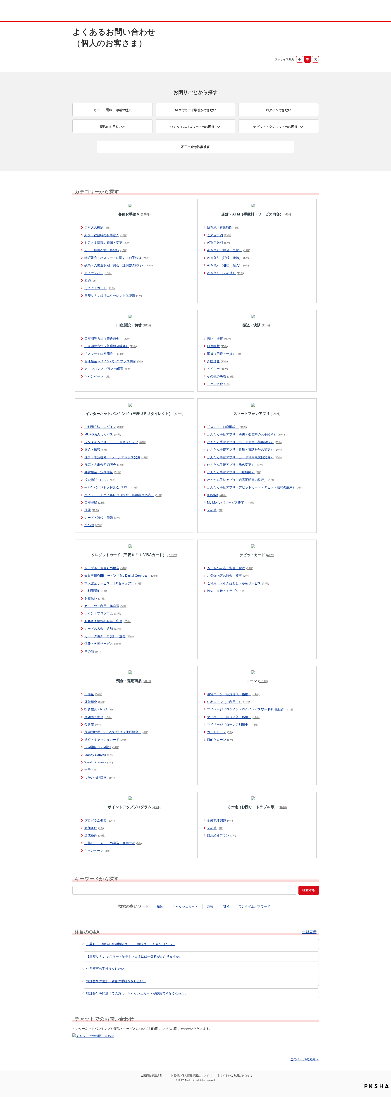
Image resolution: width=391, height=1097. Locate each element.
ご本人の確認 (97, 227)
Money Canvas (98, 755)
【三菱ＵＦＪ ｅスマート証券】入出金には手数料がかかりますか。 (134, 956)
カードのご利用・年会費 (105, 606)
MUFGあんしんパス (102, 434)
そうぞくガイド (99, 288)
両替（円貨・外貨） (224, 354)
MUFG (111, 11)
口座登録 (94, 502)
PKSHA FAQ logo (377, 1086)
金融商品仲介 (98, 717)
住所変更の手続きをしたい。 (106, 968)
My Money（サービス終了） (230, 502)
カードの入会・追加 (102, 628)
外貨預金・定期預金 (102, 472)
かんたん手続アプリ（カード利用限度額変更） (244, 457)
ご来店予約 (219, 235)
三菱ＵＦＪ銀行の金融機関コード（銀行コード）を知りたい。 (130, 944)
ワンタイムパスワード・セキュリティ (115, 442)
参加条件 (94, 828)
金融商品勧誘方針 (151, 1075)
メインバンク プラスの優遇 (107, 368)
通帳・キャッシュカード (105, 739)
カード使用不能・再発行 (105, 250)
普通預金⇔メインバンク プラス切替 (113, 361)
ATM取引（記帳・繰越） (228, 258)
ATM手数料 (218, 242)
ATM (226, 906)
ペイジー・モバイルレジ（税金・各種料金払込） (123, 495)
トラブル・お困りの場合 (105, 568)
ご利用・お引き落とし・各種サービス (238, 583)
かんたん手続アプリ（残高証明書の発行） (241, 480)
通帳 (210, 906)
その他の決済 (220, 376)
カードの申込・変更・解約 (230, 568)
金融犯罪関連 (220, 820)
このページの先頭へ (304, 1059)
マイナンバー (98, 273)
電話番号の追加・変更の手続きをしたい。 (116, 981)
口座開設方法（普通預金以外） (110, 346)
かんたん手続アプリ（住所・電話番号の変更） (244, 449)
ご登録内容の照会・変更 (228, 575)
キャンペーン (97, 376)
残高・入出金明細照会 (104, 464)
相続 (91, 280)
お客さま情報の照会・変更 (107, 621)
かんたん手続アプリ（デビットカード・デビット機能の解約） (255, 487)
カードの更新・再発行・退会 (109, 636)
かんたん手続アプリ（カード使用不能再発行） (244, 442)
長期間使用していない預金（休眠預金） (116, 732)
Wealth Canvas (98, 762)
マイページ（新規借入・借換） (233, 717)
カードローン (220, 732)
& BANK (216, 495)
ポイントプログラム (102, 613)
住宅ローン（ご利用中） (228, 702)
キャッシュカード (185, 906)
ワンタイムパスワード (254, 906)
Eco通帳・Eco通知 (101, 747)
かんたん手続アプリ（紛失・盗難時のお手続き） (246, 434)
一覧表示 (309, 932)
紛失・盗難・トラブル (226, 591)
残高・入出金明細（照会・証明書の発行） (118, 265)
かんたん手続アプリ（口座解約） (234, 472)
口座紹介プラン (221, 835)
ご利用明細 (96, 591)
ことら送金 (218, 384)
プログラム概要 (99, 820)
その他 (93, 525)
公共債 (92, 724)
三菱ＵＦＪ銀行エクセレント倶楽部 (113, 295)
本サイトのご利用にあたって (235, 1075)
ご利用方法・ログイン (104, 427)
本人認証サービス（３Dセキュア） (113, 583)
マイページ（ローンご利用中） (232, 724)
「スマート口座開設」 (104, 354)
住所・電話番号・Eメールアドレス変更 (116, 457)
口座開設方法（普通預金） (107, 338)
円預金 (93, 694)
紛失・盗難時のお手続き (105, 235)
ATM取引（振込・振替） (228, 250)
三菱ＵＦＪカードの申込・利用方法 (113, 843)
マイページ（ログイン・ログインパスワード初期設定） (250, 709)
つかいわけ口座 (99, 777)
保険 (91, 510)
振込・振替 (219, 338)
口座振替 (217, 346)
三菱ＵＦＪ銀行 (282, 11)
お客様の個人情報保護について (190, 1075)
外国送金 (217, 361)
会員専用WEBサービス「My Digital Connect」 (121, 575)
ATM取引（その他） (225, 273)
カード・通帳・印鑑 (102, 517)
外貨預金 (94, 702)
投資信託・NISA (100, 480)
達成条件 (94, 835)
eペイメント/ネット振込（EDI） (111, 487)
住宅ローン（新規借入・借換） (233, 694)
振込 (160, 906)
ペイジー (217, 368)
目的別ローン (220, 739)
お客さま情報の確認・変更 (107, 242)
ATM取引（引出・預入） (228, 265)
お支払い (94, 598)
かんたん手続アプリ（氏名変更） (235, 464)
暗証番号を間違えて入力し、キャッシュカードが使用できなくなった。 (137, 993)
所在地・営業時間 (223, 227)
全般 (91, 770)
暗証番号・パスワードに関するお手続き (117, 258)
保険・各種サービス (102, 643)
